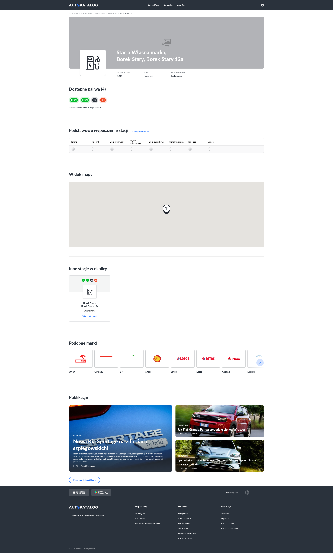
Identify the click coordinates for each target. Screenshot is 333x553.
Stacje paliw (183, 528)
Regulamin (225, 518)
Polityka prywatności (229, 528)
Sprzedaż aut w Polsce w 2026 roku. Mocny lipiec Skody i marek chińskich (218, 462)
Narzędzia (182, 506)
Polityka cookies (227, 523)
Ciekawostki (183, 425)
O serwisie (225, 513)
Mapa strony (141, 506)
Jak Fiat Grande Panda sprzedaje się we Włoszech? (213, 429)
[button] (166, 209)
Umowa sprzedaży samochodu (147, 523)
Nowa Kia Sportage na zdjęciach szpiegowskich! (110, 444)
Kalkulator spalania (185, 538)
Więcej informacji (89, 316)
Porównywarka (184, 523)
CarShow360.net (185, 518)
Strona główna (141, 513)
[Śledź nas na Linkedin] (247, 492)
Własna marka (89, 311)
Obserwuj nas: (232, 492)
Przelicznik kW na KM (187, 533)
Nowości (77, 435)
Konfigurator (183, 513)
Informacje (226, 506)
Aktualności (140, 518)
